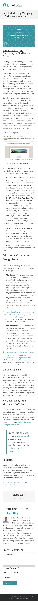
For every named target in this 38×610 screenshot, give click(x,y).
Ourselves (27, 598)
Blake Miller (8, 482)
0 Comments (14, 484)
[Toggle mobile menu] (34, 5)
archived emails (22, 436)
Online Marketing (18, 482)
